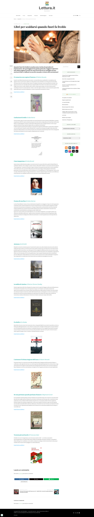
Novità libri (18, 15)
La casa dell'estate (65, 102)
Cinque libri (29, 15)
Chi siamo (51, 15)
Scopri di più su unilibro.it (19, 91)
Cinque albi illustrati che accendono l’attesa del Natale (71, 89)
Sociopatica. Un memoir (67, 97)
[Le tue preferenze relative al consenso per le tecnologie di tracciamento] (2, 515)
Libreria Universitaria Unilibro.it (43, 511)
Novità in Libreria (72, 94)
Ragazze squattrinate (66, 100)
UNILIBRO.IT (25, 511)
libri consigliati (24, 481)
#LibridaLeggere (43, 15)
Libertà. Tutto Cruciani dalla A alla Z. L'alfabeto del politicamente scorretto (69, 112)
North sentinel (65, 104)
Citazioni (36, 15)
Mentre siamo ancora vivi (67, 109)
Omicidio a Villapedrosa (67, 119)
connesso (21, 473)
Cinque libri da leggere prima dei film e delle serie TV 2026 (70, 76)
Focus (24, 15)
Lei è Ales (64, 115)
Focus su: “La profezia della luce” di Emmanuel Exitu (69, 85)
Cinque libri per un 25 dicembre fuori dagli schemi (71, 82)
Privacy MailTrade (36, 512)
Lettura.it (47, 8)
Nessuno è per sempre (66, 117)
